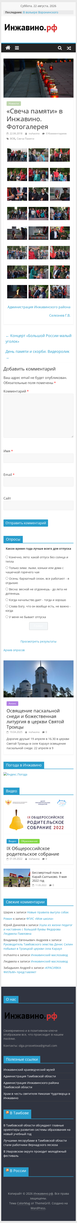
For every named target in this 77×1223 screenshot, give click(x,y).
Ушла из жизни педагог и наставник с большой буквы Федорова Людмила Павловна (37, 929)
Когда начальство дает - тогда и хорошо (37, 600)
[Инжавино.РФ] (30, 1008)
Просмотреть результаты (38, 641)
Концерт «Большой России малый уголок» (38, 338)
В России (18, 1170)
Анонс (12, 703)
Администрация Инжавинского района (39, 307)
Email (9, 474)
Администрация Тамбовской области (29, 1076)
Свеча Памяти (25, 138)
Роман (7, 919)
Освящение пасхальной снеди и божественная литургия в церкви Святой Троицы (35, 718)
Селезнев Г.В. (59, 315)
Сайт (7, 498)
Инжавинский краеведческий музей (29, 1070)
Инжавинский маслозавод (49, 955)
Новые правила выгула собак (48, 912)
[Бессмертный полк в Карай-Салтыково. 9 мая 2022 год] (16, 871)
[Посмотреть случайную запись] (69, 48)
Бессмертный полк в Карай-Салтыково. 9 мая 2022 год (49, 877)
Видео (12, 841)
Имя (8, 451)
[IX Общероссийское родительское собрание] (38, 800)
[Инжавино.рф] (8, 48)
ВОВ (12, 138)
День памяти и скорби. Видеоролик (37, 354)
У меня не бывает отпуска (27, 617)
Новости (14, 103)
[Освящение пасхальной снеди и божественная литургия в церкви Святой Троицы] (38, 663)
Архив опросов (14, 650)
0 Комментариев (56, 133)
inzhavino (34, 133)
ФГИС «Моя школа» (39, 919)
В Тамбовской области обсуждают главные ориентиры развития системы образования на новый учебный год (36, 1129)
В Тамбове (19, 1112)
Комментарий (16, 391)
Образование (29, 841)
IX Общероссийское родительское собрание (33, 851)
